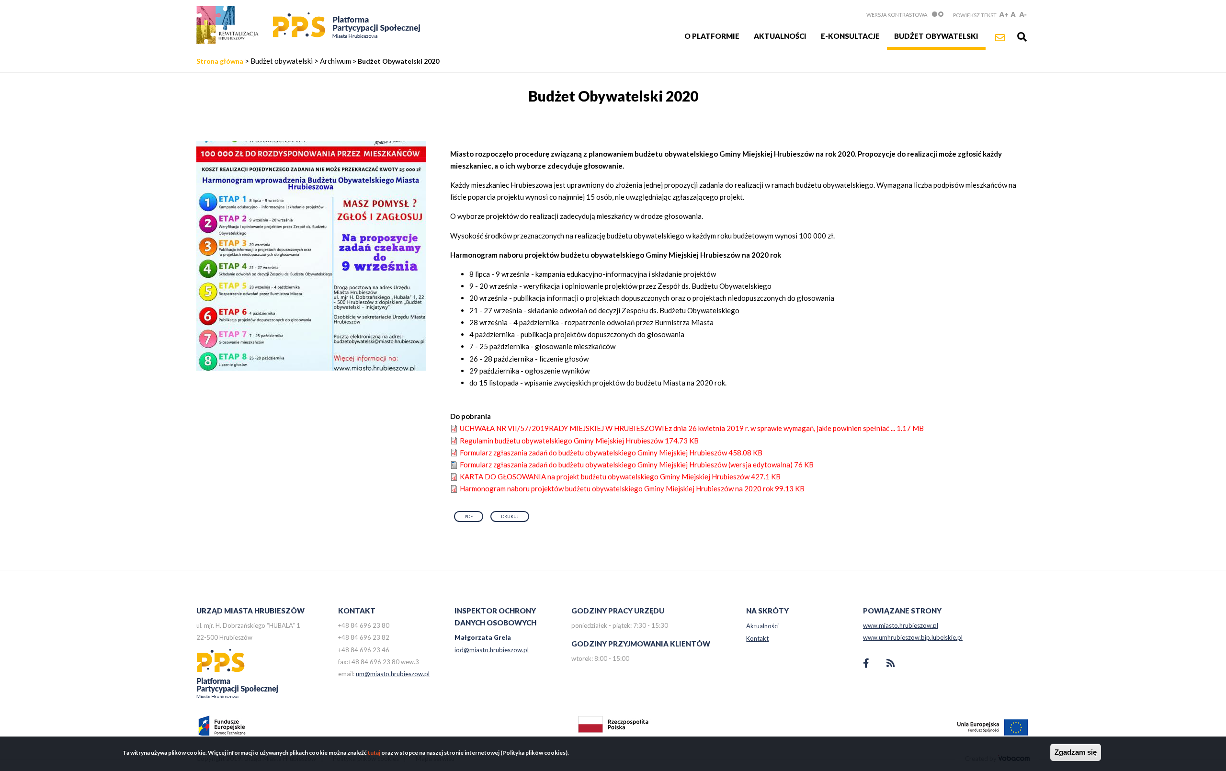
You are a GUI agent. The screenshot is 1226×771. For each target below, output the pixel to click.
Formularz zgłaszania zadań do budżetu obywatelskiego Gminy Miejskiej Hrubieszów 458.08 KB (611, 452)
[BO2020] (311, 367)
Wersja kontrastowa (896, 14)
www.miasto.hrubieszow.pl (900, 625)
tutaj (374, 752)
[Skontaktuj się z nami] (1000, 38)
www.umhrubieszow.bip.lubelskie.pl (913, 637)
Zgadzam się (1076, 752)
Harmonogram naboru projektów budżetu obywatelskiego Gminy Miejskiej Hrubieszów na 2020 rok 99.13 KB (632, 488)
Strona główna (219, 61)
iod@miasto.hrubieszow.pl (491, 650)
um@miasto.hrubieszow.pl (393, 674)
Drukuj (510, 516)
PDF (469, 516)
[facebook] (866, 664)
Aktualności (780, 36)
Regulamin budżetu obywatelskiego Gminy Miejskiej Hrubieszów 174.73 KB (579, 440)
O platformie (711, 36)
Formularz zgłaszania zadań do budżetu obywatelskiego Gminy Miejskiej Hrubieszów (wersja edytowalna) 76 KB (637, 464)
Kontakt (757, 638)
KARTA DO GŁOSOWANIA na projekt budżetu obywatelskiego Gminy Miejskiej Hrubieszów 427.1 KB (620, 476)
